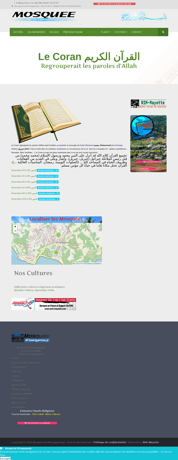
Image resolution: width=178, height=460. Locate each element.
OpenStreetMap (87, 263)
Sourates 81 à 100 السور (24, 193)
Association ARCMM (21, 393)
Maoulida (40, 290)
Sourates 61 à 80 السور (24, 187)
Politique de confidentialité (110, 442)
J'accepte (5, 458)
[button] (58, 235)
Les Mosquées (36, 32)
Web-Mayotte (151, 442)
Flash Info (16, 371)
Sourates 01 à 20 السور (24, 170)
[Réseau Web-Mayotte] (43, 304)
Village (54, 32)
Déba (51, 290)
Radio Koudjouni (19, 398)
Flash (104, 32)
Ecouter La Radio (38, 423)
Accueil (18, 32)
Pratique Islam (73, 32)
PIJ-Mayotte (17, 380)
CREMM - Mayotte (20, 389)
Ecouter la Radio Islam (115, 4)
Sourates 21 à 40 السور (23, 175)
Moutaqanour (18, 407)
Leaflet (76, 263)
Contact (136, 32)
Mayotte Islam (18, 385)
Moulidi (19, 290)
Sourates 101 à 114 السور (24, 198)
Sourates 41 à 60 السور (24, 181)
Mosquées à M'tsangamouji (25, 362)
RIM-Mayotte (18, 402)
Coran (91, 32)
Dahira (29, 290)
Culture (120, 32)
